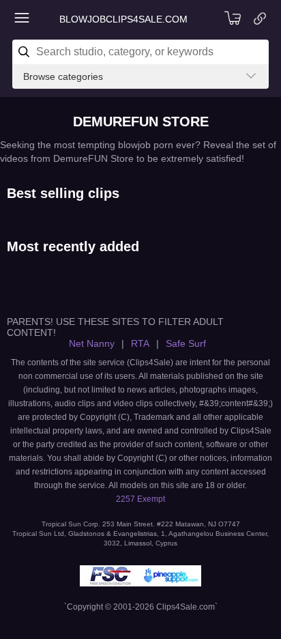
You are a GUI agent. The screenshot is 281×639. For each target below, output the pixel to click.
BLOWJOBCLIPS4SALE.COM (123, 19)
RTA (140, 343)
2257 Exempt (140, 499)
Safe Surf (186, 343)
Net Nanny (92, 343)
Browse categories (63, 76)
